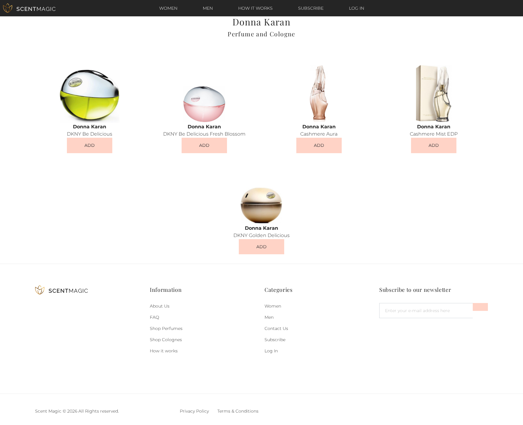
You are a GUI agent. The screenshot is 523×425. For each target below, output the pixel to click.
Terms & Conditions (237, 411)
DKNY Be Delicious (89, 134)
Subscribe (311, 8)
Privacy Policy (194, 411)
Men (208, 8)
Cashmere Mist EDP (434, 134)
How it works (255, 8)
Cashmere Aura (318, 134)
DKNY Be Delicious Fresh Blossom (204, 134)
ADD (89, 145)
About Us (159, 306)
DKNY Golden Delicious (261, 235)
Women (168, 8)
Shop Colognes (166, 339)
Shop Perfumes (166, 328)
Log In (356, 8)
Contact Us (276, 328)
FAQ (154, 317)
